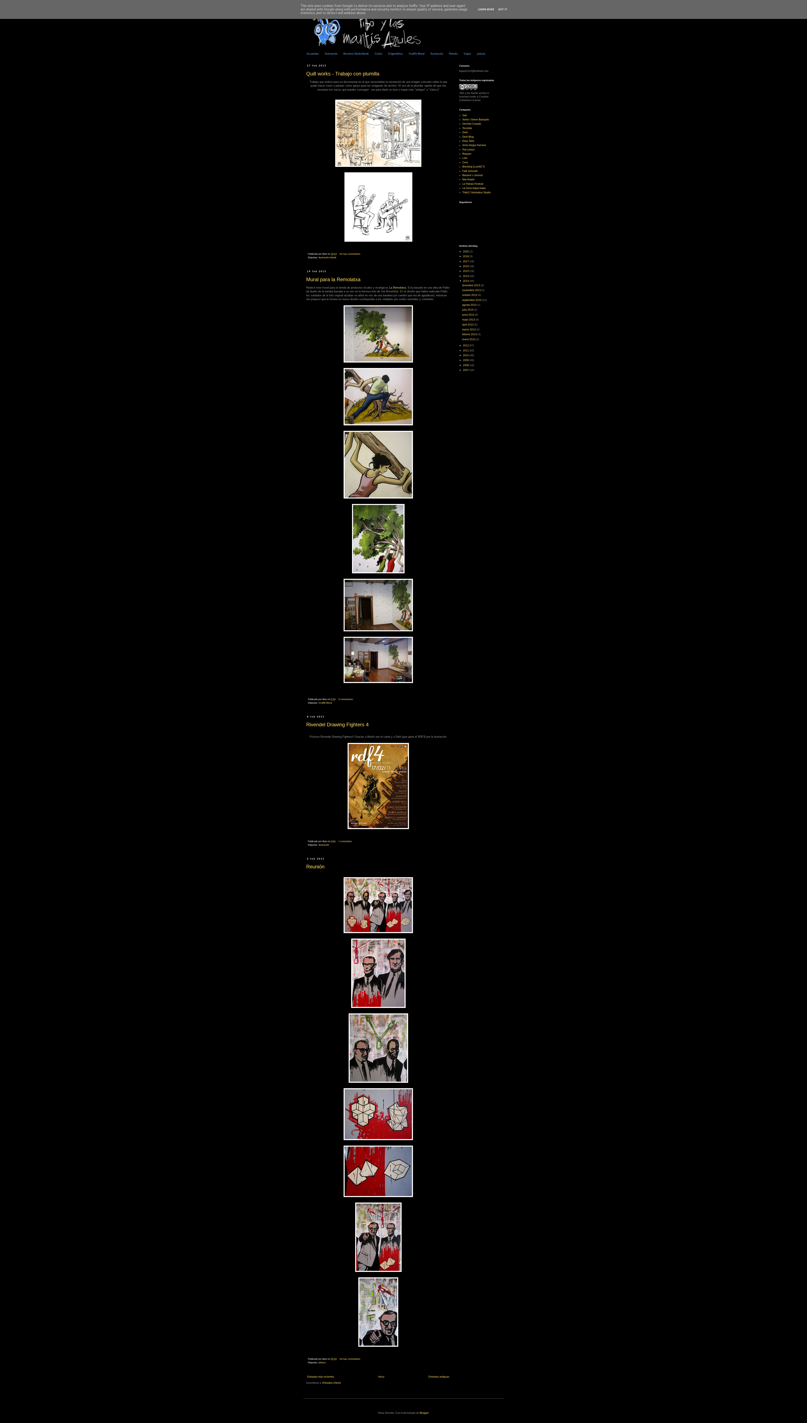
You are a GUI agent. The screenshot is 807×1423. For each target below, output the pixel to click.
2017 (466, 261)
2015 (466, 271)
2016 (466, 266)
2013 (466, 281)
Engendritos (395, 53)
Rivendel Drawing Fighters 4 (337, 724)
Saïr (464, 115)
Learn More (486, 9)
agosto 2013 (469, 304)
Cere (465, 162)
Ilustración (436, 53)
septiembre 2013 (472, 300)
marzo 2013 (469, 329)
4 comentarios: (346, 699)
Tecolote (467, 128)
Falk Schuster (470, 171)
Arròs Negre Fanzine (474, 145)
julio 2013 (468, 309)
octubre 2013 (470, 295)
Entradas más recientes (320, 1376)
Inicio (381, 1376)
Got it (502, 9)
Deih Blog (468, 136)
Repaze (466, 153)
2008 (466, 365)
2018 (466, 256)
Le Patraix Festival (472, 183)
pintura (481, 53)
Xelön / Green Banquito (475, 119)
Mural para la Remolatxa (333, 279)
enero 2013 (469, 339)
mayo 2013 (469, 319)
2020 (466, 251)
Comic (378, 53)
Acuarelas (313, 53)
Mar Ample (468, 179)
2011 (466, 350)
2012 (466, 345)
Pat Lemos (468, 149)
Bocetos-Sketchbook (356, 53)
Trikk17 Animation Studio (476, 192)
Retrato (453, 53)
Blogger (424, 1412)
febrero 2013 (469, 334)
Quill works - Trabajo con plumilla (342, 73)
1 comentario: (345, 841)
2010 (466, 355)
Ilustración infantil (327, 257)
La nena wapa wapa (474, 188)
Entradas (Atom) (331, 1382)
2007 (466, 370)
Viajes (467, 53)
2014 (466, 276)
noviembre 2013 (471, 290)
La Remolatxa (397, 287)
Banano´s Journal (472, 175)
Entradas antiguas (439, 1376)
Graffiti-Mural (417, 53)
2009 (466, 360)
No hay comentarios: (350, 254)
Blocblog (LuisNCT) (473, 166)
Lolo (464, 158)
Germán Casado (471, 123)
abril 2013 (468, 324)
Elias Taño (468, 141)
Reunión (315, 866)
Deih (465, 132)
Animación (331, 53)
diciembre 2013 (471, 285)
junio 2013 (468, 314)
